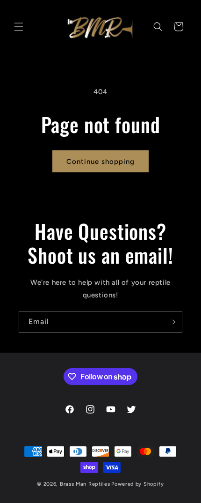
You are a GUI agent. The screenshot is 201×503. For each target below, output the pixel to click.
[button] (18, 26)
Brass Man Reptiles (85, 484)
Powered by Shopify (137, 484)
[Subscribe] (171, 322)
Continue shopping (100, 161)
